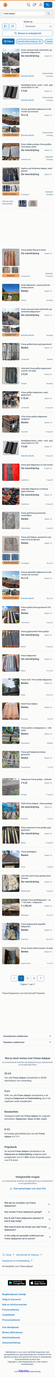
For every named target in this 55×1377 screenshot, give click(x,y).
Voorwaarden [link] (20, 1304)
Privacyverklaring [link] (10, 1309)
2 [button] (27, 978)
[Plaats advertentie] (48, 5)
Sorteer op (28, 22)
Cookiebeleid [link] (8, 1315)
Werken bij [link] (7, 1332)
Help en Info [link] (8, 1304)
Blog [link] (4, 1294)
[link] (6, 5)
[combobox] (24, 13)
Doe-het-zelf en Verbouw (28, 41)
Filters (10, 41)
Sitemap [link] (16, 1342)
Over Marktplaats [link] (10, 1327)
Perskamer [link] (17, 1332)
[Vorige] (14, 978)
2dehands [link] (15, 1337)
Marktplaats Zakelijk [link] (16, 1294)
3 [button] (34, 978)
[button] (35, 5)
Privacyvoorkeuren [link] (11, 1320)
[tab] (5, 26)
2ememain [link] (7, 1342)
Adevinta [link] (6, 1337)
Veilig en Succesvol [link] (11, 1299)
